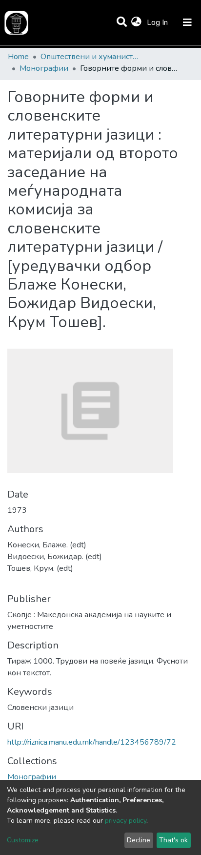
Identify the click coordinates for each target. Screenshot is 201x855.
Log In (158, 22)
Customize (23, 840)
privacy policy (125, 820)
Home (18, 56)
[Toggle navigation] (187, 22)
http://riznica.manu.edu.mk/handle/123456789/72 (91, 742)
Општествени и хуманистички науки (89, 56)
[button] (136, 22)
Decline (138, 840)
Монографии (44, 68)
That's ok (173, 840)
